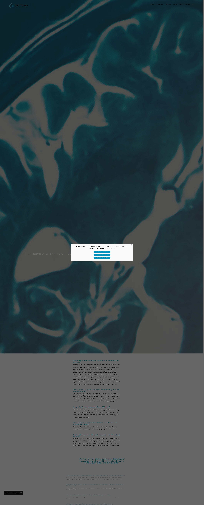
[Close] (131, 245)
